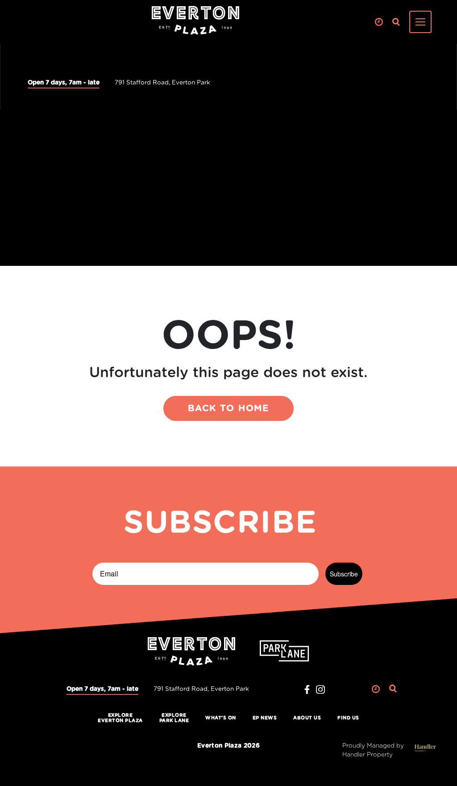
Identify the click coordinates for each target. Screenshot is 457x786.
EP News (265, 718)
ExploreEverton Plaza (120, 718)
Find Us (348, 718)
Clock (378, 22)
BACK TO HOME (228, 408)
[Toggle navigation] (420, 22)
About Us (307, 718)
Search (396, 22)
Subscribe (344, 573)
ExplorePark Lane (174, 718)
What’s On (220, 718)
